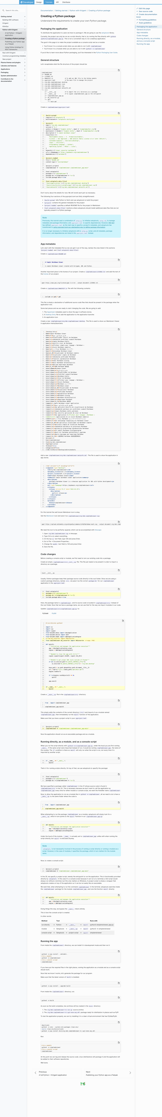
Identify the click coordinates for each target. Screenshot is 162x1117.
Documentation (47, 11)
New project (7, 59)
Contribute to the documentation (7, 80)
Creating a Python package (15, 38)
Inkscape (98, 530)
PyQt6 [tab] (54, 613)
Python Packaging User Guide (106, 52)
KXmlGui (5, 26)
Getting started (6, 16)
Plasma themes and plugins (11, 62)
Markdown (50, 516)
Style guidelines (145, 23)
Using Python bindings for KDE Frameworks (14, 48)
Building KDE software (10, 20)
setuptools (105, 33)
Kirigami (5, 23)
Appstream (51, 312)
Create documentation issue (146, 15)
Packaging (4, 72)
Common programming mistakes (14, 56)
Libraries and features (8, 66)
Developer (26, 2)
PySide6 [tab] (45, 613)
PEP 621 (111, 223)
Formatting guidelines (147, 20)
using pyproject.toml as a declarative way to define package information (79, 227)
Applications (5, 69)
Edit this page (144, 8)
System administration (9, 76)
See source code (146, 11)
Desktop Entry (51, 314)
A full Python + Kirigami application (13, 34)
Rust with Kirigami (9, 53)
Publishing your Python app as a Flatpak (15, 43)
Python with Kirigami (10, 30)
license (45, 274)
